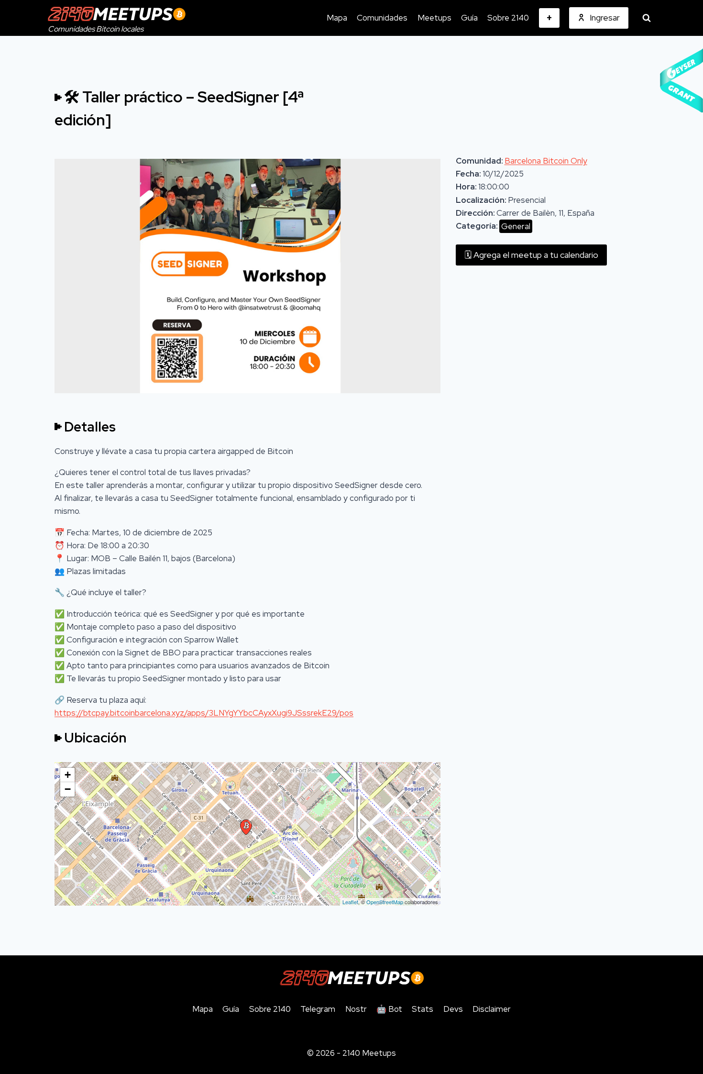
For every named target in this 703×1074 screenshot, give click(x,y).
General (515, 226)
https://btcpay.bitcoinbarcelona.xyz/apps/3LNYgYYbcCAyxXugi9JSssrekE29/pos (204, 713)
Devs (453, 1009)
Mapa (337, 17)
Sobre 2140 (508, 17)
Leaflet (350, 902)
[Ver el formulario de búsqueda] (646, 18)
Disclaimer (491, 1009)
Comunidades (382, 17)
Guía (469, 17)
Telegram (317, 1009)
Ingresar (605, 17)
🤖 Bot (389, 1009)
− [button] (68, 789)
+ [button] (68, 775)
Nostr (356, 1009)
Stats (422, 1009)
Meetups (434, 17)
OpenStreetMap (384, 902)
